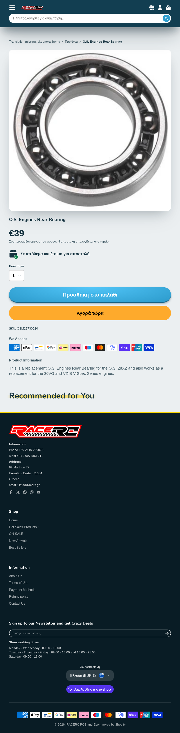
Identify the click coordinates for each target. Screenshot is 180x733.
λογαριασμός (160, 7)
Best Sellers (17, 547)
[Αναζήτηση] (166, 18)
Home (13, 520)
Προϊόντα (71, 41)
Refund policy (19, 596)
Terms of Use (18, 583)
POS (83, 724)
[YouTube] (39, 492)
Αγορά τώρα (90, 313)
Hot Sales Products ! (24, 527)
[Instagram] (32, 492)
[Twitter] (18, 492)
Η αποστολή (66, 241)
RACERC (73, 724)
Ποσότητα (16, 266)
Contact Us (17, 603)
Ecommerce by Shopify (110, 724)
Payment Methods (22, 590)
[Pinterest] (25, 492)
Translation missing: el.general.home (34, 41)
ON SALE (16, 534)
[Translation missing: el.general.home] (32, 8)
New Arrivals (18, 541)
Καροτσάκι (168, 7)
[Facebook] (11, 492)
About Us (15, 576)
